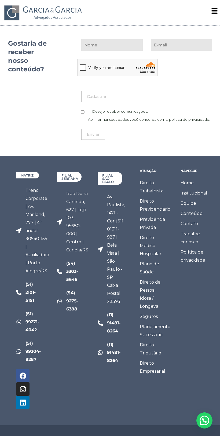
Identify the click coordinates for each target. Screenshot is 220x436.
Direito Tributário (150, 349)
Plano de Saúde (149, 267)
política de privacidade (189, 119)
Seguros (149, 316)
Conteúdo (192, 213)
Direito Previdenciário (153, 205)
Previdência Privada (152, 223)
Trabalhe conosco (190, 237)
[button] (214, 11)
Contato (189, 223)
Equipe (188, 203)
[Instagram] (23, 389)
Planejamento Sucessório (153, 330)
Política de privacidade (193, 256)
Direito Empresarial (152, 367)
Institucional (194, 193)
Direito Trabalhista (151, 186)
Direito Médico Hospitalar (151, 245)
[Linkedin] (23, 402)
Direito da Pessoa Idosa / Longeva (150, 294)
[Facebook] (23, 375)
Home (187, 182)
